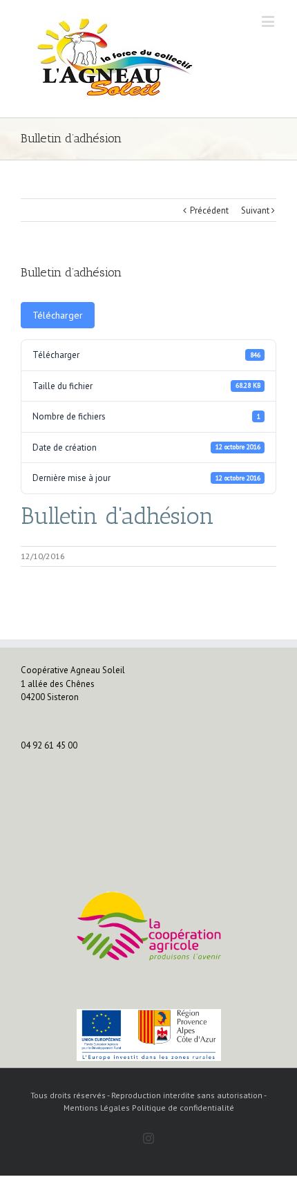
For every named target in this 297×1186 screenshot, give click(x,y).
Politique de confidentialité (183, 1107)
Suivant (255, 210)
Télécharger (57, 315)
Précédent (209, 210)
